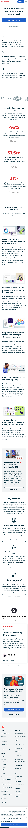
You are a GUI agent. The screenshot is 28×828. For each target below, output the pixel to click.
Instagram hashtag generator (19, 739)
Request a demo (14, 26)
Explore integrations (14, 596)
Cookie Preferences (14, 824)
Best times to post (6, 784)
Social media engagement (4, 790)
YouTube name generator (18, 756)
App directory (18, 781)
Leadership (4, 741)
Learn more (14, 489)
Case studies (18, 768)
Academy (17, 770)
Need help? (17, 791)
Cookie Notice (8, 821)
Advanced (3, 764)
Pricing (3, 756)
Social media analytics (6, 779)
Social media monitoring (4, 797)
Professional (4, 761)
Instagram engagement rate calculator (19, 744)
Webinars (17, 778)
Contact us (17, 796)
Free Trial (20, 1)
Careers (3, 739)
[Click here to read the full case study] (14, 141)
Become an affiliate (19, 784)
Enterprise (4, 767)
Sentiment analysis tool (20, 736)
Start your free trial (14, 20)
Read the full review (8, 660)
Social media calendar (6, 787)
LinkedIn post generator (18, 752)
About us (3, 736)
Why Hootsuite (5, 733)
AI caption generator (20, 733)
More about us (14, 539)
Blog (16, 773)
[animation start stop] (13, 524)
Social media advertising (4, 801)
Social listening (5, 782)
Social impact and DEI (6, 749)
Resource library (19, 776)
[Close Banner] (26, 808)
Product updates (19, 793)
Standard (3, 759)
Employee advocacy (6, 794)
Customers (4, 744)
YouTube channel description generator (20, 760)
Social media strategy (6, 776)
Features (3, 769)
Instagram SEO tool (19, 748)
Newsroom (4, 746)
